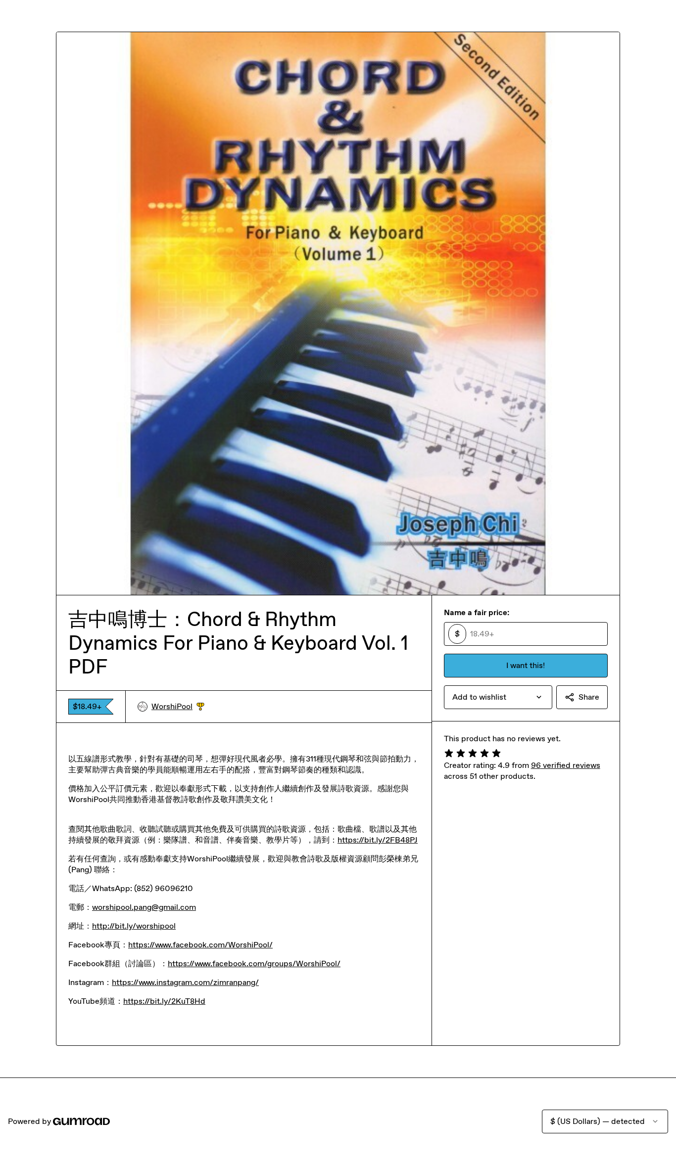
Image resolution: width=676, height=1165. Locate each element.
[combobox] (498, 697)
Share (589, 697)
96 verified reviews (565, 765)
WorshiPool (177, 707)
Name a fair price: (476, 612)
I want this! (525, 665)
